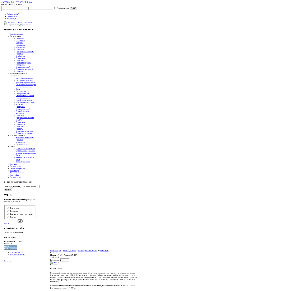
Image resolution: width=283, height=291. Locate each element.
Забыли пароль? (13, 14)
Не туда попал (15, 208)
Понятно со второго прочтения (21, 214)
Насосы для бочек (69, 251)
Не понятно (14, 211)
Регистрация (11, 18)
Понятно (13, 217)
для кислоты (103, 251)
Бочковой (7, 261)
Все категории (55, 251)
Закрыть (32, 2)
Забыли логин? (12, 16)
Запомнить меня (63, 8)
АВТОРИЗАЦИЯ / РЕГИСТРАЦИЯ (14, 2)
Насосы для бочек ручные (87, 251)
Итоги (6, 224)
